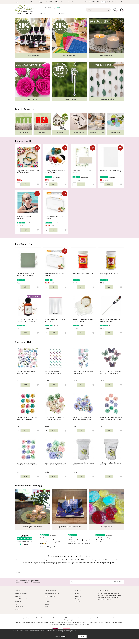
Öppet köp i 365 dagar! (53, 2)
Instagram (78, 599)
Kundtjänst (25, 2)
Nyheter (61, 13)
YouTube (77, 601)
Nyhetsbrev (33, 2)
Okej (82, 636)
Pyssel (47, 606)
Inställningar (60, 636)
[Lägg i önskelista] (38, 184)
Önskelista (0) (19, 606)
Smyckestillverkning (78, 132)
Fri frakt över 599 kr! (69, 2)
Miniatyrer (60, 132)
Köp (25, 184)
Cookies (47, 601)
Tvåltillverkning (115, 132)
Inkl (94, 2)
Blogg (40, 2)
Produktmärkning (50, 596)
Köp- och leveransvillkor (22, 599)
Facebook (78, 596)
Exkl (98, 2)
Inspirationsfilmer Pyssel (52, 594)
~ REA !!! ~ (42, 132)
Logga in (17, 2)
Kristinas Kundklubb (21, 594)
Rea (53, 13)
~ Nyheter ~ (24, 132)
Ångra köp (18, 601)
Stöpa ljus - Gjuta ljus (97, 132)
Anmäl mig (117, 582)
